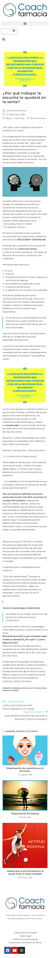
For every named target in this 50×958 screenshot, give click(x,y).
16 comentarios (38, 118)
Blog (8, 118)
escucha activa (29, 688)
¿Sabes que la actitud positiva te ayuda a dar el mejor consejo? (25, 872)
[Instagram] (21, 950)
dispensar (17, 688)
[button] (25, 23)
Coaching (19, 118)
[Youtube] (14, 950)
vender (15, 690)
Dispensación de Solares (25, 813)
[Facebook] (7, 950)
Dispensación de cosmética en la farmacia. (25, 769)
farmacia (6, 690)
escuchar (42, 688)
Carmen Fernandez (16, 110)
